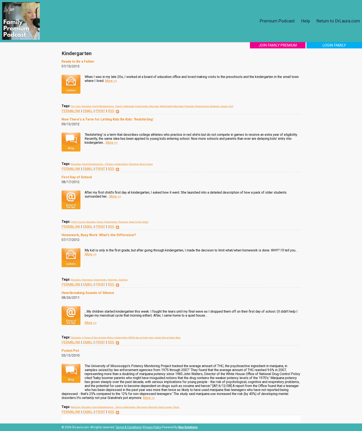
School (145, 222)
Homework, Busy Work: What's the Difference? (99, 235)
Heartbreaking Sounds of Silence (88, 293)
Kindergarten (141, 106)
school (158, 337)
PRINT (100, 111)
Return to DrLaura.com (338, 20)
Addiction (75, 407)
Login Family (334, 45)
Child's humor (78, 222)
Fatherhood (128, 106)
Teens (176, 407)
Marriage (154, 106)
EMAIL (88, 111)
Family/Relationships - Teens (107, 407)
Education (86, 106)
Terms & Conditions (128, 427)
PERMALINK (71, 111)
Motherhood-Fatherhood (171, 106)
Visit (231, 106)
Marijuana (142, 407)
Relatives (214, 106)
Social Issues (146, 164)
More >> (111, 81)
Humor (100, 222)
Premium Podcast (277, 20)
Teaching (123, 279)
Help (305, 20)
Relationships (202, 106)
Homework (87, 279)
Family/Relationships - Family (107, 106)
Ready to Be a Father (78, 61)
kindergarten (120, 337)
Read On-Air (135, 222)
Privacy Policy (152, 427)
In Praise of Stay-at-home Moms (97, 337)
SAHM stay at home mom (141, 337)
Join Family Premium (278, 45)
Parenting (133, 164)
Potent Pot (70, 351)
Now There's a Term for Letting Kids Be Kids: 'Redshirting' (108, 119)
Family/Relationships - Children (98, 164)
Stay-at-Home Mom (171, 337)
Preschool (189, 106)
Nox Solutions (188, 427)
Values (224, 106)
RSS (111, 111)
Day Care (75, 106)
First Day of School (77, 177)
